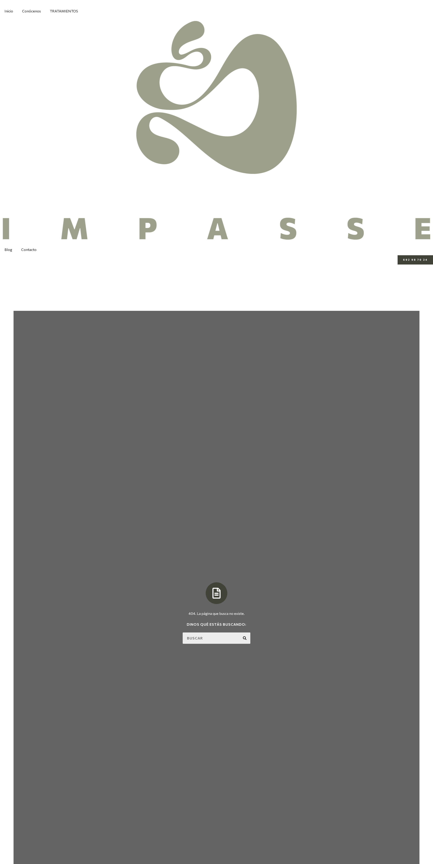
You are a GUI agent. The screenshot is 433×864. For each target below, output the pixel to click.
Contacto (29, 249)
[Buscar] (244, 638)
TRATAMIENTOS (64, 11)
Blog (8, 249)
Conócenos (31, 11)
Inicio (9, 11)
